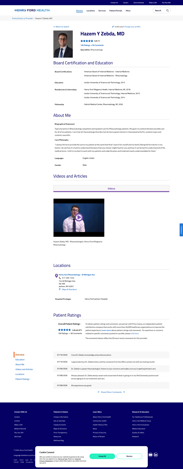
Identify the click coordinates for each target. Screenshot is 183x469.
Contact (17, 420)
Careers (125, 2)
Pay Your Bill (166, 2)
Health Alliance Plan (100, 424)
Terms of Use (62, 459)
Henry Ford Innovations (140, 424)
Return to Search (62, 26)
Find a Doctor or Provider (22, 18)
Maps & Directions (69, 289)
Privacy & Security (99, 432)
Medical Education (138, 428)
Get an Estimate (139, 2)
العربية (26, 460)
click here (135, 333)
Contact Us (114, 2)
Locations (91, 10)
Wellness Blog (59, 440)
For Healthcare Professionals (142, 416)
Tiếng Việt (16, 462)
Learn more (106, 330)
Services (102, 10)
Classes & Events (60, 424)
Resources (57, 436)
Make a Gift (153, 2)
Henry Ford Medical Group (141, 420)
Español (21, 460)
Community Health (100, 420)
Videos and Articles (24, 369)
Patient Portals (116, 10)
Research (135, 436)
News (95, 428)
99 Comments (98, 45)
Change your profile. (132, 26)
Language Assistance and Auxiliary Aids (28, 455)
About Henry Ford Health (102, 416)
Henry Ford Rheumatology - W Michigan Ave (77, 274)
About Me (19, 364)
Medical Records (20, 428)
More (128, 10)
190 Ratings (85, 45)
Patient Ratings (22, 379)
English (15, 460)
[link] (40, 10)
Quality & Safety (138, 432)
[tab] (111, 188)
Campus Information (61, 416)
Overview (19, 355)
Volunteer (17, 436)
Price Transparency (60, 432)
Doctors (79, 10)
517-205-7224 (68, 277)
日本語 (22, 462)
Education (20, 359)
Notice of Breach (99, 436)
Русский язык (29, 462)
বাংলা (31, 460)
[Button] (78, 219)
